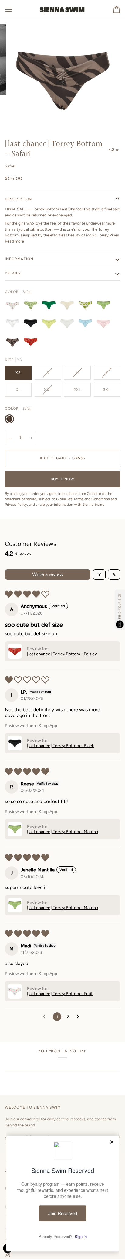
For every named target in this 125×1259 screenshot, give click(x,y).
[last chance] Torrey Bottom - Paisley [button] (62, 654)
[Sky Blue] (87, 325)
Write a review (47, 574)
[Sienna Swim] (62, 9)
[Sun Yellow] (50, 325)
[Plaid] (32, 307)
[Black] (32, 325)
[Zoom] (20, 118)
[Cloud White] (68, 325)
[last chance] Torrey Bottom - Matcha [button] (62, 831)
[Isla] (87, 307)
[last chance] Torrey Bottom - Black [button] (60, 745)
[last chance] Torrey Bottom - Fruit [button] (60, 993)
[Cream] (68, 307)
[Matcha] (105, 307)
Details (13, 273)
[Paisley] (30, 343)
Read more (14, 241)
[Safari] (14, 343)
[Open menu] (14, 9)
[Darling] (14, 325)
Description (18, 199)
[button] (15, 651)
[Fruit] (14, 307)
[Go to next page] (79, 1016)
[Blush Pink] (105, 325)
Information (19, 259)
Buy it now (63, 479)
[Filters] (99, 574)
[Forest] (50, 307)
